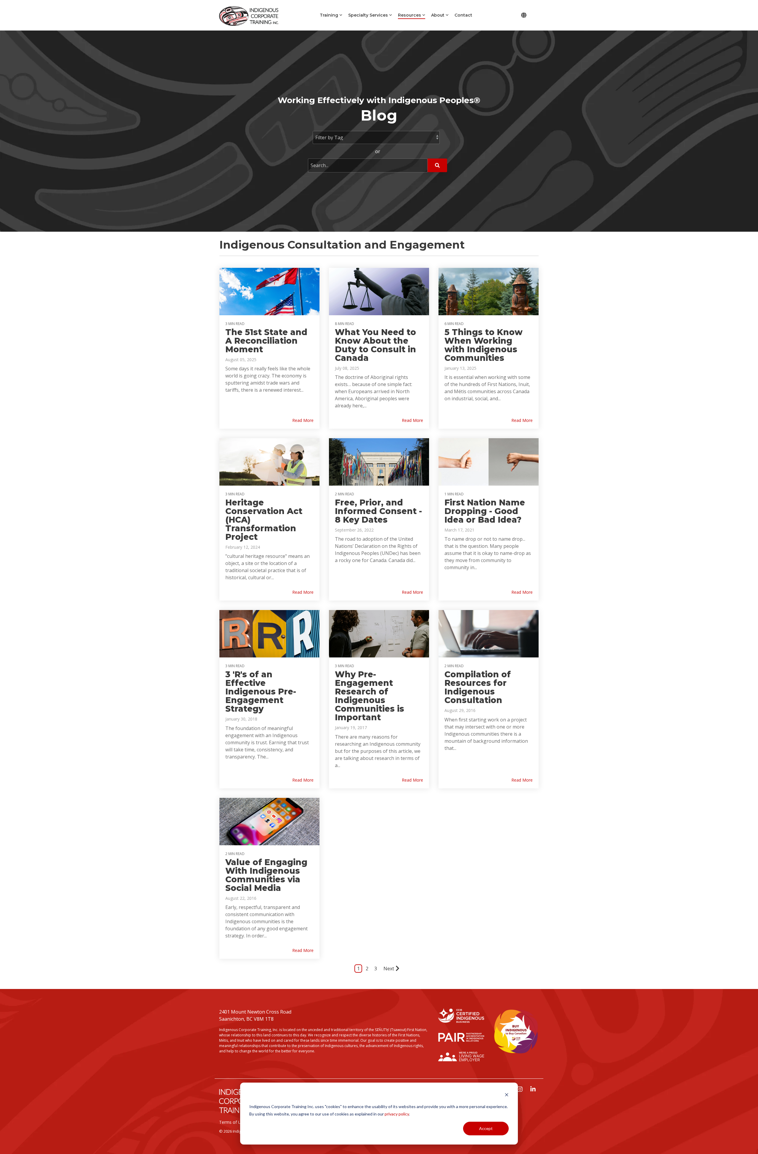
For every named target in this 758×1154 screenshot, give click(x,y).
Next (388, 968)
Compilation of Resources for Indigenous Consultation (477, 687)
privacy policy (397, 1113)
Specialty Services (368, 15)
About (437, 15)
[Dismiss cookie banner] (507, 1095)
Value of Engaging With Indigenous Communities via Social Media (266, 875)
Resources (409, 15)
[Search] (437, 165)
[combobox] (368, 165)
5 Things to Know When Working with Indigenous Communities (483, 345)
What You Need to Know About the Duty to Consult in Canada (375, 345)
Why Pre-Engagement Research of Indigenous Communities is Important (369, 695)
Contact (463, 15)
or (377, 151)
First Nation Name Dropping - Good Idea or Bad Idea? (484, 511)
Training (329, 15)
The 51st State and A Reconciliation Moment (266, 340)
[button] (520, 1090)
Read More (303, 420)
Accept (486, 1128)
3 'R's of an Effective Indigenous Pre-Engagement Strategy (260, 691)
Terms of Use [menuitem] (232, 1122)
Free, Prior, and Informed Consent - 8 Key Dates (378, 511)
